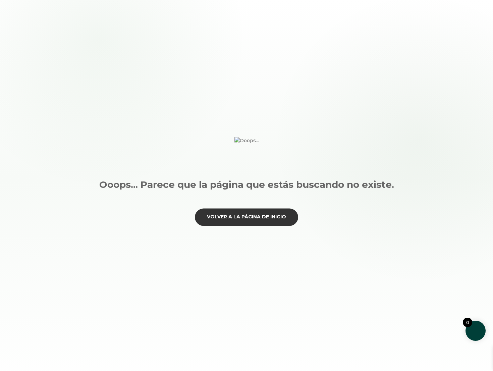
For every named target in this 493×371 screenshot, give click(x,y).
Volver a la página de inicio (246, 217)
